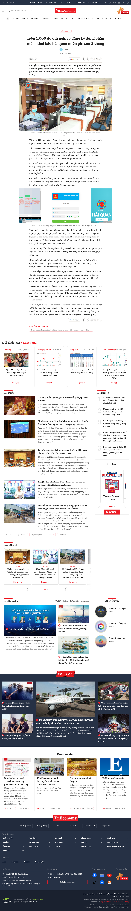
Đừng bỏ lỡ (10, 545)
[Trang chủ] (8, 19)
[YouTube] (119, 2)
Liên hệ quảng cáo (67, 882)
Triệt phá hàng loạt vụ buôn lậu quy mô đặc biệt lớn (16, 737)
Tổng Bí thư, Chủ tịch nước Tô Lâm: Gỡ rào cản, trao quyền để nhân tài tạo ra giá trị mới (62, 483)
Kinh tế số (45, 18)
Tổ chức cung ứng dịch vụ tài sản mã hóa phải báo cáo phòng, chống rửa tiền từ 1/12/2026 (62, 451)
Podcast (66, 601)
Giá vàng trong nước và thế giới (80, 780)
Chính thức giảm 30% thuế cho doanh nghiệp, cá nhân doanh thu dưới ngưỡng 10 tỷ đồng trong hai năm (63, 423)
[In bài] (31, 59)
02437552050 (55, 877)
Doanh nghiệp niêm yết (44, 350)
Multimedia (11, 601)
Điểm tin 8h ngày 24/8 (117, 640)
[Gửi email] (92, 59)
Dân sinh (118, 18)
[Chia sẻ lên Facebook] (83, 59)
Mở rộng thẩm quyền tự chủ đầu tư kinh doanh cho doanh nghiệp (16, 706)
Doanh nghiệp (83, 18)
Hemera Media (37, 899)
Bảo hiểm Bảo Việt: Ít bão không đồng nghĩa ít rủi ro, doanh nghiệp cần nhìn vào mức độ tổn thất (62, 507)
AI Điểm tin (112, 601)
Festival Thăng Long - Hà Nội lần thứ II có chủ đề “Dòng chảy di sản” (113, 738)
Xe (61, 2)
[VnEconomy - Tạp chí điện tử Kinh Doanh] (65, 818)
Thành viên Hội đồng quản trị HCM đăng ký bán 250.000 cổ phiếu (49, 372)
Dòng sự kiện (65, 754)
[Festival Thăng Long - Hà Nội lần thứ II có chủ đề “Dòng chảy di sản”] (113, 723)
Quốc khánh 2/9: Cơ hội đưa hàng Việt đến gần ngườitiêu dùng (16, 372)
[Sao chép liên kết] (96, 59)
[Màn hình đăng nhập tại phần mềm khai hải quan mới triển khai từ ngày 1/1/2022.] (65, 190)
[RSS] (109, 882)
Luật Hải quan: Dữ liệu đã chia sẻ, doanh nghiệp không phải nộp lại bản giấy (114, 451)
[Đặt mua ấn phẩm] (123, 10)
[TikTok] (123, 2)
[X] (110, 2)
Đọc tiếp (9, 393)
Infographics (74, 601)
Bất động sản (97, 18)
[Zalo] (114, 2)
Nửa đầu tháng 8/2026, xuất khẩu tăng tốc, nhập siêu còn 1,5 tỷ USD (114, 412)
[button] (45, 589)
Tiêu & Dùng (51, 2)
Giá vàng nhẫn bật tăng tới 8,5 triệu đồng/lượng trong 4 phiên (63, 399)
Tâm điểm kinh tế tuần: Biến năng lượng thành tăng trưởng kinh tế (73, 629)
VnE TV (68, 2)
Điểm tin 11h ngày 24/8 (117, 625)
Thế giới (108, 18)
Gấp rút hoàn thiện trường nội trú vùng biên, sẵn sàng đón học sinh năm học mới (113, 706)
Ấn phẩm (112, 464)
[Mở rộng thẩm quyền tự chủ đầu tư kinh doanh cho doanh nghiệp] (17, 691)
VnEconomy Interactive (114, 778)
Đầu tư (25, 18)
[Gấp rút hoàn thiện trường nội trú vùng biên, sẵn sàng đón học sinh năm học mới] (113, 691)
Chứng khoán (36, 2)
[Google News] (127, 2)
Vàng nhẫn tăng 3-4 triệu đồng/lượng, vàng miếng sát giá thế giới (114, 400)
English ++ (94, 2)
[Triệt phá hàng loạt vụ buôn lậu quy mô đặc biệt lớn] (17, 723)
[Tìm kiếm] (9, 10)
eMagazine (85, 601)
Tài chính (34, 18)
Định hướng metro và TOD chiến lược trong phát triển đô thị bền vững (16, 781)
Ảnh (4, 862)
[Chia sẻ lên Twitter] (87, 59)
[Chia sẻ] (100, 59)
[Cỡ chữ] (35, 59)
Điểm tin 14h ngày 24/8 (117, 610)
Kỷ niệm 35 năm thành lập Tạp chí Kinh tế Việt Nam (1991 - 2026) (48, 781)
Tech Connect (81, 2)
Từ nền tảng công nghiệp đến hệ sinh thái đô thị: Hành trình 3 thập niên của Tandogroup (73, 660)
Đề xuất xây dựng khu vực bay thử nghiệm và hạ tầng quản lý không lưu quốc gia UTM (64, 722)
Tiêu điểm (15, 18)
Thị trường (70, 18)
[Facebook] (106, 2)
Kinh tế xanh (57, 18)
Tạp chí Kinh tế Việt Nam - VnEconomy (114, 902)
